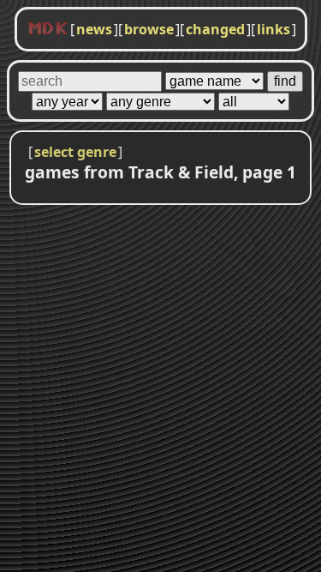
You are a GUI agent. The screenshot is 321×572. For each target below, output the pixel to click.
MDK (47, 29)
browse (149, 29)
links (273, 29)
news (94, 29)
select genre (75, 151)
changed (215, 29)
